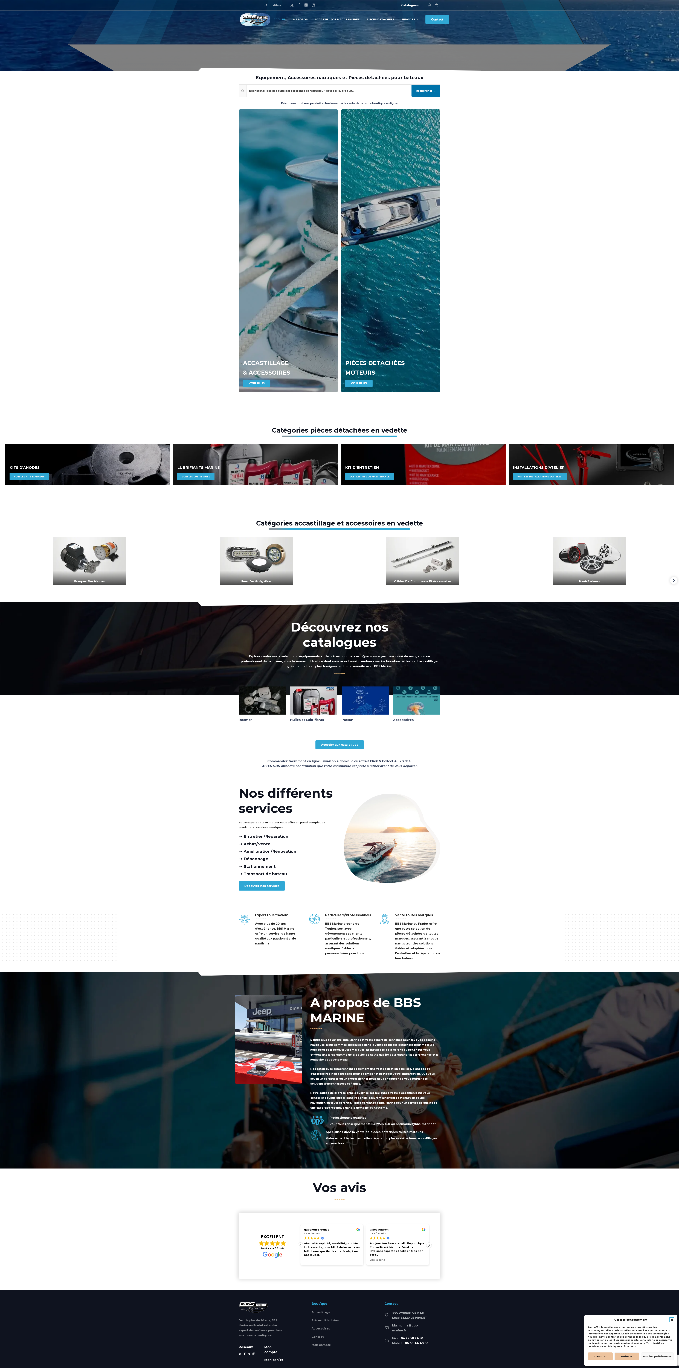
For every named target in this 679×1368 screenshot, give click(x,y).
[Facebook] (299, 5)
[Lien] (430, 5)
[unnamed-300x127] (253, 1307)
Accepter (600, 1356)
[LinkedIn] (306, 5)
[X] (292, 5)
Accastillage (321, 1312)
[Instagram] (313, 5)
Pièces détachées (325, 1320)
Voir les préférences (657, 1356)
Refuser (626, 1356)
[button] (672, 1320)
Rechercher (424, 90)
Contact (318, 1336)
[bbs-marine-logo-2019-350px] (255, 19)
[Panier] (436, 5)
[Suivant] (673, 580)
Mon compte (321, 1345)
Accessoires (321, 1328)
